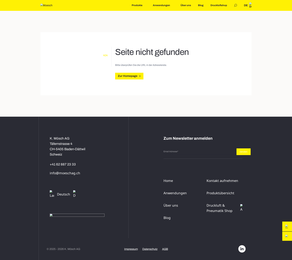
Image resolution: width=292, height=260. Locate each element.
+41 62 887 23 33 (63, 164)
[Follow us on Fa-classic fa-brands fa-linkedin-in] (242, 249)
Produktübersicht (220, 193)
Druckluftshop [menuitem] (218, 5)
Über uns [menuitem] (186, 5)
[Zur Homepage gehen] (46, 5)
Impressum (131, 249)
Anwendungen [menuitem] (161, 5)
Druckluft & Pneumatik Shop (220, 208)
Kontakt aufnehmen (222, 180)
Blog (167, 217)
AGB (165, 249)
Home (168, 180)
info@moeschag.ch (65, 173)
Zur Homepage (127, 75)
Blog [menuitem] (200, 5)
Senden (243, 151)
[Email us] (287, 236)
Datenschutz (150, 249)
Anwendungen (175, 193)
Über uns (170, 205)
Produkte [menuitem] (137, 5)
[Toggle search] (235, 5)
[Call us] (287, 226)
